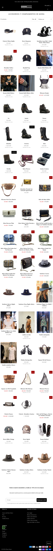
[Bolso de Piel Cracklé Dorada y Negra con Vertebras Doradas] (44, 213)
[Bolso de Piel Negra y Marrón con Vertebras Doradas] (44, 404)
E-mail (3, 531)
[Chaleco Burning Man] (26, 350)
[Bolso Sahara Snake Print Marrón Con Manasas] (9, 264)
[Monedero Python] (9, 58)
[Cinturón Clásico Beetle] (9, 31)
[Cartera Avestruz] (44, 159)
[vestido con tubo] (26, 322)
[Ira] (9, 108)
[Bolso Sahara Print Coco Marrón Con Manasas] (26, 264)
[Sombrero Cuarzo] (44, 264)
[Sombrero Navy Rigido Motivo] (26, 291)
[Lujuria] (26, 108)
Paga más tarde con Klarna (33, 522)
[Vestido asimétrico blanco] (9, 352)
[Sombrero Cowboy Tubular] (44, 457)
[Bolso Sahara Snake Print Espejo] (44, 238)
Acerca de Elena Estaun (7, 513)
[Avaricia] (26, 134)
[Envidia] (9, 159)
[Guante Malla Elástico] (9, 83)
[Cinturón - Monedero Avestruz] (26, 404)
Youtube (4, 536)
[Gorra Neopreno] (26, 31)
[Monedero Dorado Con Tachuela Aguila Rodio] (26, 181)
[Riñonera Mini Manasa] (26, 379)
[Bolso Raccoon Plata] (9, 213)
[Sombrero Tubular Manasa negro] (9, 457)
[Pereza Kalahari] (44, 429)
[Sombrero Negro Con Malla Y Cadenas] (44, 291)
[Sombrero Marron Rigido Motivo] (9, 291)
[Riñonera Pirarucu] (44, 379)
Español (49, 543)
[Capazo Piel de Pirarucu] (44, 350)
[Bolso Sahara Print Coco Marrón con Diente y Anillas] (26, 238)
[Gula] (44, 134)
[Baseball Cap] (26, 58)
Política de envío (31, 518)
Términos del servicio (32, 514)
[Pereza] (44, 108)
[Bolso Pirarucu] (26, 159)
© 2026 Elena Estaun (7, 549)
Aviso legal (29, 513)
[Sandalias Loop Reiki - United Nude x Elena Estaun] (44, 31)
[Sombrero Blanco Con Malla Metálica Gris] (9, 320)
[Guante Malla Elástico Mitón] (26, 83)
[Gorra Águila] (26, 429)
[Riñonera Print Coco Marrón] (9, 187)
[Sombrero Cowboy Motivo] (26, 457)
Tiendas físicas (5, 518)
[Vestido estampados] (44, 322)
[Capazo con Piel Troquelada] (9, 379)
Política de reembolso (32, 516)
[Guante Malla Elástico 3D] (44, 58)
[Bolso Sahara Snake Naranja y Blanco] (26, 213)
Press (3, 514)
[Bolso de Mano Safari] (44, 187)
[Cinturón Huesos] (9, 404)
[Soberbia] (9, 134)
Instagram (4, 533)
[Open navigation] (5, 7)
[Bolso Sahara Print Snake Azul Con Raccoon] (9, 238)
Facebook (4, 535)
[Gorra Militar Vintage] (9, 429)
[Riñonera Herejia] (44, 83)
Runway (4, 516)
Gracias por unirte (41, 500)
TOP (50, 549)
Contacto (4, 529)
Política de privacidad (32, 520)
